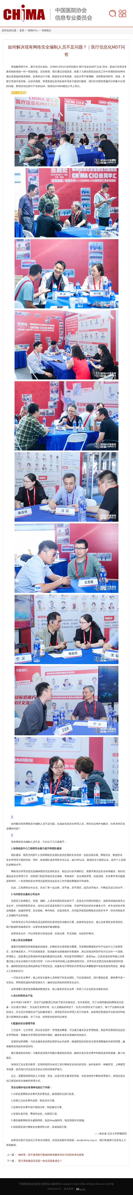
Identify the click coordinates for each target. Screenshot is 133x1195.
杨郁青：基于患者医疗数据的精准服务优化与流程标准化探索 (51, 1154)
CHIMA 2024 (57, 66)
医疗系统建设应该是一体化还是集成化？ (40, 1160)
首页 (21, 30)
